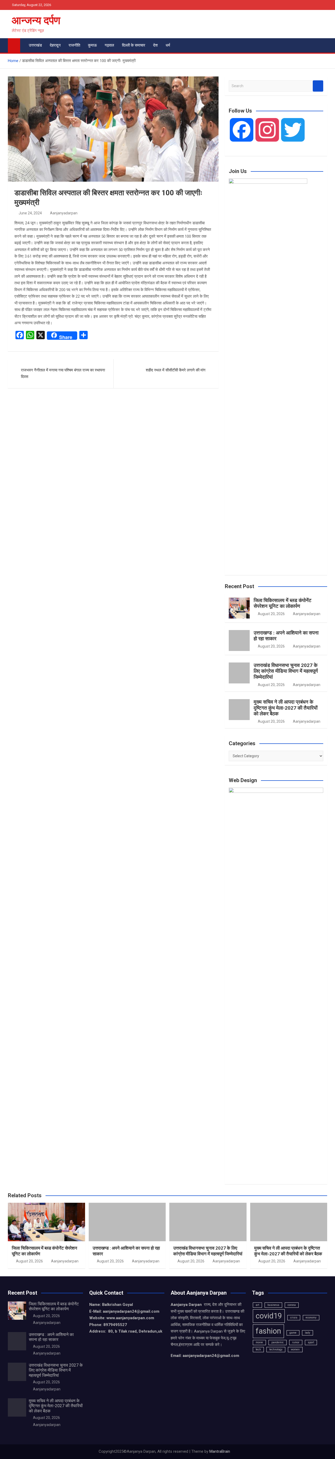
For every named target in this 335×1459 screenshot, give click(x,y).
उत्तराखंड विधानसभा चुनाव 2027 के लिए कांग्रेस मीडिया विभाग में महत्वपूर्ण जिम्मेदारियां (286, 671)
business (273, 1305)
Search (318, 86)
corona (292, 1305)
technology (275, 1349)
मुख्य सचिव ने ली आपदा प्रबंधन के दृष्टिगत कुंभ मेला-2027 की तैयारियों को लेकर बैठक (285, 708)
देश (155, 45)
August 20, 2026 (271, 614)
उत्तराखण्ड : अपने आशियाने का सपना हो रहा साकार (286, 636)
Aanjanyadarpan (63, 213)
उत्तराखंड (35, 45)
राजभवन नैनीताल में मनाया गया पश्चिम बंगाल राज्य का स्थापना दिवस (63, 373)
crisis (293, 1317)
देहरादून (55, 45)
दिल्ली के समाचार (133, 45)
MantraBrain (219, 1451)
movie (259, 1342)
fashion (268, 1331)
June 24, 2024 (30, 213)
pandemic (277, 1342)
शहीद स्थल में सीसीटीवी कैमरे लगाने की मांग (175, 370)
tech (258, 1349)
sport (311, 1342)
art (257, 1305)
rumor (295, 1342)
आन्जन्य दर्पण (36, 20)
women (295, 1349)
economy (311, 1317)
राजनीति (74, 45)
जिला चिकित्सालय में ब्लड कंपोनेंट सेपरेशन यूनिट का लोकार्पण (282, 603)
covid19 (269, 1315)
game (293, 1332)
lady (307, 1332)
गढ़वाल (109, 45)
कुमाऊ (92, 45)
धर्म (168, 45)
